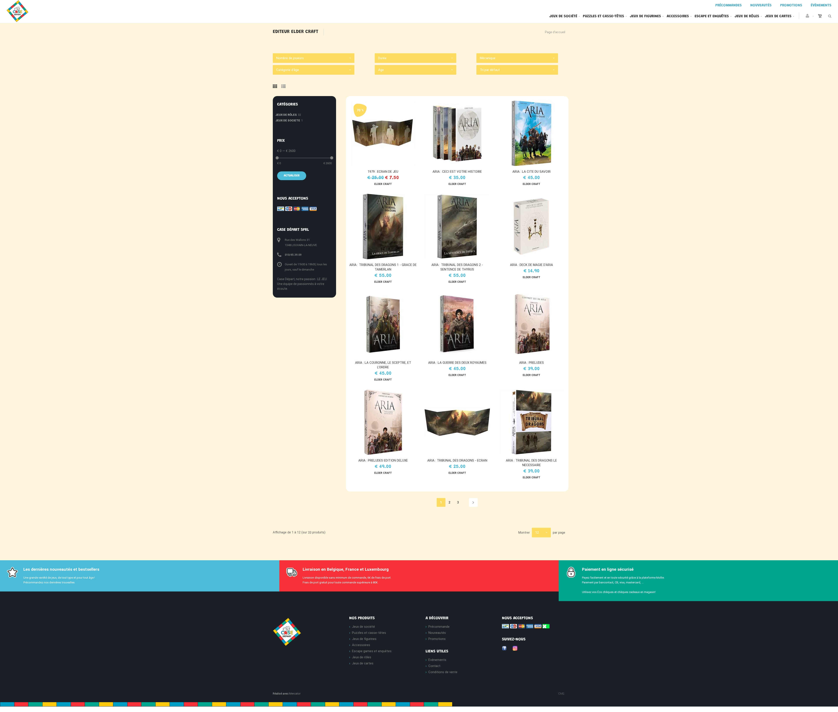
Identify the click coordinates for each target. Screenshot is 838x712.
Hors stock (533, 226)
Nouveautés (437, 633)
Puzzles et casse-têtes (603, 16)
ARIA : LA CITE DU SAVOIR (531, 172)
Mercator (295, 693)
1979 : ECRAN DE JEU (383, 172)
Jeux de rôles (747, 16)
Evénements (437, 660)
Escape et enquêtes (712, 16)
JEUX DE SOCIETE (287, 120)
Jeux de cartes (778, 16)
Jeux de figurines (645, 16)
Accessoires (678, 16)
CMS (561, 693)
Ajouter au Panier (385, 133)
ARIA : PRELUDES (531, 363)
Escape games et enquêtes (372, 651)
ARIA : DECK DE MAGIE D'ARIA (531, 265)
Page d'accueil (555, 32)
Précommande (439, 627)
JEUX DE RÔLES (286, 114)
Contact (434, 666)
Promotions (437, 639)
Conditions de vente (442, 672)
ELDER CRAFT (383, 184)
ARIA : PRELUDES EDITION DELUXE (383, 460)
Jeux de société (563, 16)
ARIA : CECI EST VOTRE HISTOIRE (457, 172)
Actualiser (292, 175)
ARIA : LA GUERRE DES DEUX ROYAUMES (457, 363)
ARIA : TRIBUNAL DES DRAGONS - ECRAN (457, 460)
